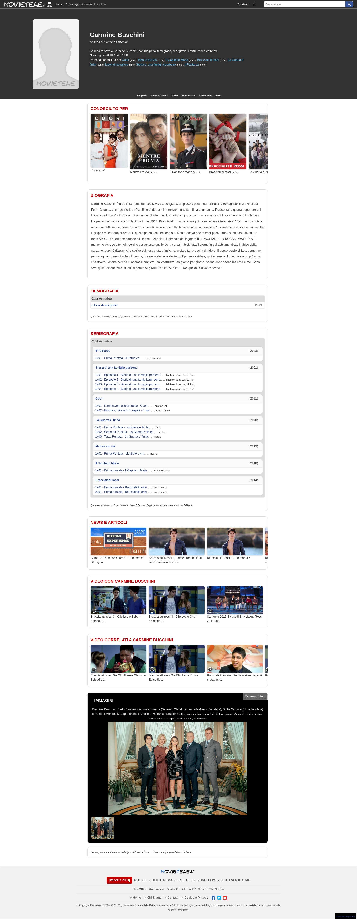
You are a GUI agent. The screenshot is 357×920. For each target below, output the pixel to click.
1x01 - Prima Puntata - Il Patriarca (117, 358)
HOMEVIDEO (217, 880)
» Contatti (171, 897)
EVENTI (234, 880)
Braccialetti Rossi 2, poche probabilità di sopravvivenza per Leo (175, 560)
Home (59, 4)
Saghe (219, 889)
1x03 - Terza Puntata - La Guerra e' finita (121, 436)
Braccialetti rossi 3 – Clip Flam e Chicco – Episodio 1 (118, 677)
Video (175, 95)
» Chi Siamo (152, 897)
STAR (246, 880)
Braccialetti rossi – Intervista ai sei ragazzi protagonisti (234, 677)
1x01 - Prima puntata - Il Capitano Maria (121, 470)
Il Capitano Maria (177, 60)
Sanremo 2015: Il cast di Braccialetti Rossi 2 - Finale (235, 618)
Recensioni (156, 889)
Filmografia (188, 95)
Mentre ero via (147, 60)
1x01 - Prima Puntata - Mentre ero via (119, 453)
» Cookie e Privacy (195, 897)
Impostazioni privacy (345, 916)
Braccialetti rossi (208, 60)
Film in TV (188, 889)
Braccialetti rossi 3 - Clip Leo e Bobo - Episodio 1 (115, 618)
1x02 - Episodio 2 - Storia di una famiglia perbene (127, 379)
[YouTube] (225, 898)
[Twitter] (219, 898)
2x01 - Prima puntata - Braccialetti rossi (121, 492)
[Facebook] (213, 898)
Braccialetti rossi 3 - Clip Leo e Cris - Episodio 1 (173, 618)
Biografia (142, 95)
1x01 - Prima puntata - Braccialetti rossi (121, 487)
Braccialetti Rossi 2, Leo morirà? (228, 558)
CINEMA (166, 880)
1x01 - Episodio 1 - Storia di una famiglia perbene (127, 374)
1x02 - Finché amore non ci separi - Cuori (122, 410)
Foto (218, 95)
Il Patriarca (192, 64)
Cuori (125, 60)
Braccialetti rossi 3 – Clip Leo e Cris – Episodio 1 (173, 677)
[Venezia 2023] (119, 880)
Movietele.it (23, 4)
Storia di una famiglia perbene (156, 64)
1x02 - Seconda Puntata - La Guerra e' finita (124, 432)
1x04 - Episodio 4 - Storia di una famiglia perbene (127, 388)
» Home (135, 897)
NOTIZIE (140, 880)
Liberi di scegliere (116, 64)
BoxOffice (140, 889)
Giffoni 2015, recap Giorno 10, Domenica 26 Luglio (117, 560)
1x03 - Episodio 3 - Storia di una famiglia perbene (127, 384)
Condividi (243, 4)
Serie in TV (205, 889)
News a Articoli (159, 95)
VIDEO (153, 880)
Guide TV (172, 889)
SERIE (179, 880)
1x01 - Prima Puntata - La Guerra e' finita (122, 427)
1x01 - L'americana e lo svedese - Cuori (121, 405)
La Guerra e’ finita (260, 172)
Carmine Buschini (117, 34)
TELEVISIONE (196, 880)
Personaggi (72, 4)
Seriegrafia (205, 95)
